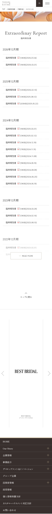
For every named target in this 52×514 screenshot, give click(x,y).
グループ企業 (9, 475)
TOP (3, 9)
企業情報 (7, 455)
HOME (6, 441)
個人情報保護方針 (12, 496)
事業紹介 (7, 462)
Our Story (8, 448)
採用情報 (7, 489)
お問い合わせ (9, 510)
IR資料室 (21, 9)
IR (39, 3)
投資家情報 (11, 9)
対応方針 (17, 503)
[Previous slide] (3, 373)
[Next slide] (48, 373)
